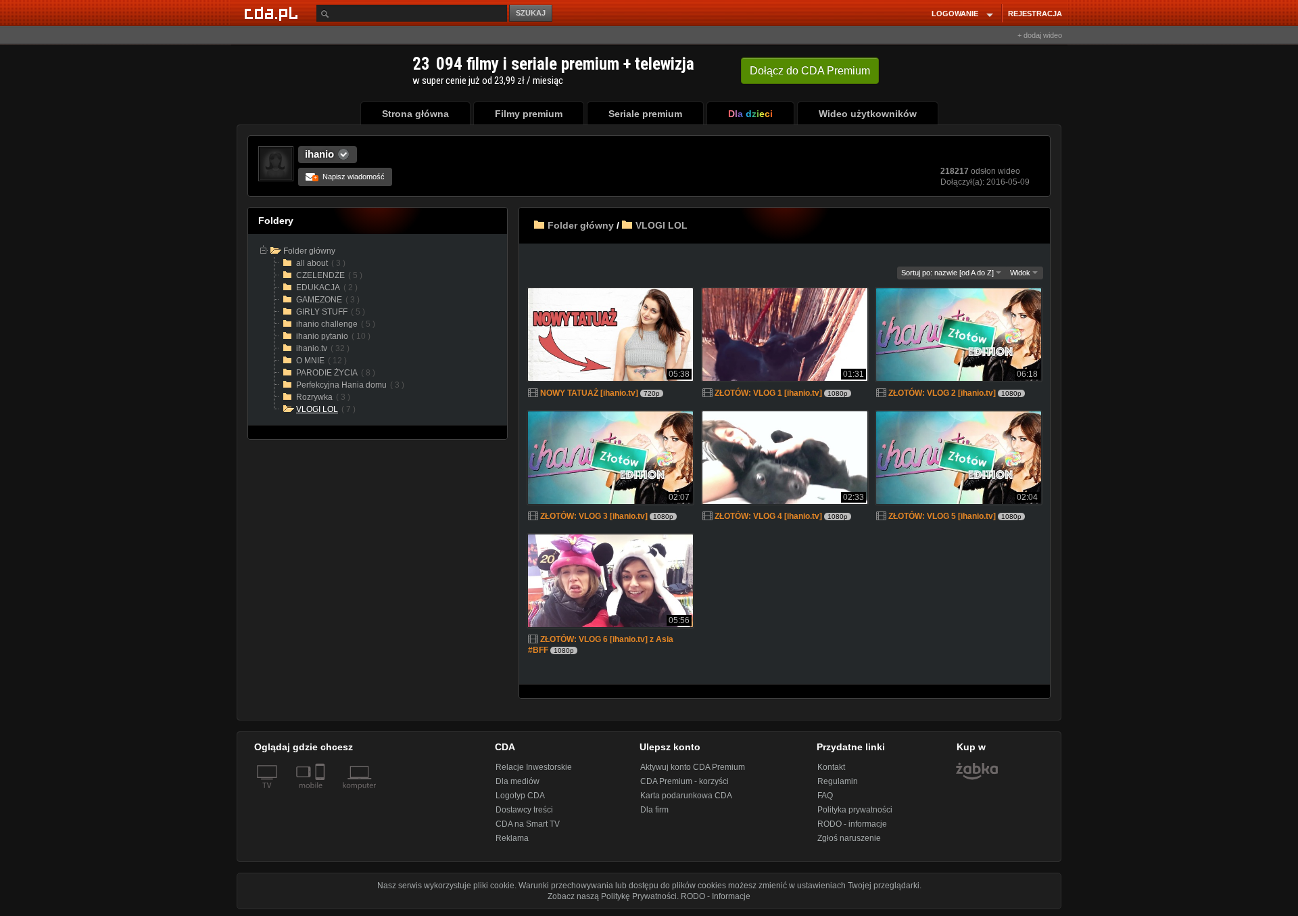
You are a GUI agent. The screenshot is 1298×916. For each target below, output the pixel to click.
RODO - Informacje (715, 896)
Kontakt (831, 767)
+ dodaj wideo (1039, 35)
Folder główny (581, 225)
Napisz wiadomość (349, 177)
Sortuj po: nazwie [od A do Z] (948, 273)
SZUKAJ (531, 13)
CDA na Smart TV (528, 824)
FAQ (825, 795)
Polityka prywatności (854, 810)
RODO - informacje (852, 824)
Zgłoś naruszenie (849, 838)
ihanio (319, 154)
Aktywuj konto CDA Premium (692, 767)
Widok (1021, 273)
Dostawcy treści (524, 810)
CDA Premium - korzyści (684, 781)
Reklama (512, 838)
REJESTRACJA (1035, 13)
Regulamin (837, 781)
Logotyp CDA (520, 795)
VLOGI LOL (661, 225)
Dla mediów (517, 781)
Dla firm (654, 810)
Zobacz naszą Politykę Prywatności (612, 896)
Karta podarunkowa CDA (686, 795)
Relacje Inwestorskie (534, 767)
